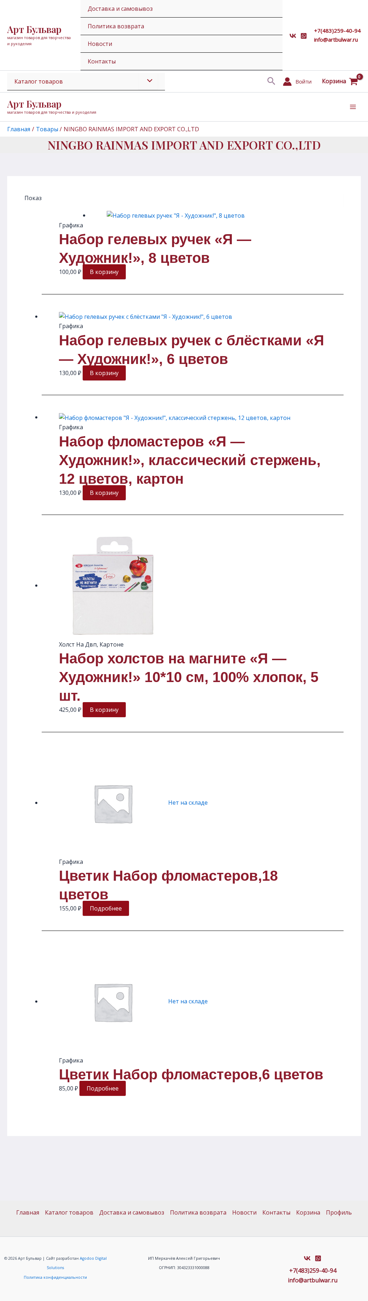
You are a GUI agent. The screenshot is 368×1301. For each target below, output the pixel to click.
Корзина (308, 1212)
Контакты (102, 61)
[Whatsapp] (303, 36)
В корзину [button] (104, 272)
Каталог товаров (38, 81)
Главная (27, 1212)
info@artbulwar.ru (336, 39)
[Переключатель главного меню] (353, 107)
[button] (271, 81)
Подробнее (106, 908)
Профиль (339, 1212)
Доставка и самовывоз (120, 9)
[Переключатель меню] (148, 81)
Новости (100, 44)
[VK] (293, 36)
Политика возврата (116, 26)
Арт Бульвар (34, 29)
